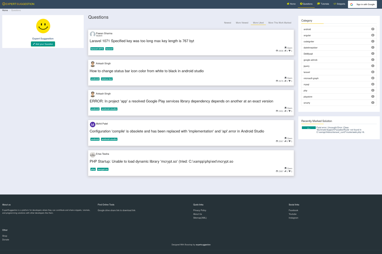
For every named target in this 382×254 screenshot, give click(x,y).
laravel (307, 72)
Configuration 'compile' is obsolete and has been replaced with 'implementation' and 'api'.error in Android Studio (177, 131)
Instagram (293, 217)
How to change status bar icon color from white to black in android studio (147, 70)
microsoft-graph (311, 78)
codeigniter (309, 41)
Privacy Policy (199, 210)
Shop (4, 235)
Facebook (293, 210)
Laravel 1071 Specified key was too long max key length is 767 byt (142, 40)
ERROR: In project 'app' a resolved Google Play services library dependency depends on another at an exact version (181, 100)
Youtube (292, 213)
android (307, 29)
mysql (306, 84)
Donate (5, 239)
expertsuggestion (203, 244)
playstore (308, 96)
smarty (307, 102)
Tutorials (324, 3)
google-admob (310, 59)
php (305, 90)
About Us (197, 213)
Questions (307, 3)
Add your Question (44, 43)
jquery (306, 65)
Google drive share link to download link (116, 210)
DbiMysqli (308, 53)
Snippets (340, 3)
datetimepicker (311, 47)
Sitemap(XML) (200, 217)
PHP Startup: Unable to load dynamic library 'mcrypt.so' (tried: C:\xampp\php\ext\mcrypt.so (161, 161)
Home (292, 3)
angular (307, 35)
